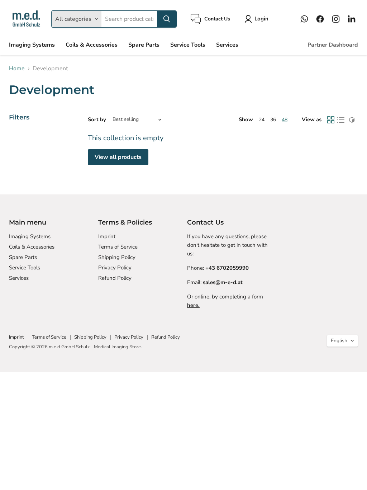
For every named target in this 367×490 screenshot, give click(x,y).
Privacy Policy (115, 267)
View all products (118, 157)
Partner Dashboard (333, 45)
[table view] (341, 120)
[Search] (166, 19)
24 (261, 119)
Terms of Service (118, 246)
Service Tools (187, 45)
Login (261, 18)
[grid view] (331, 120)
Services (227, 45)
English (339, 340)
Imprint (106, 236)
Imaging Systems (32, 45)
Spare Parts (143, 45)
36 (273, 119)
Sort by (97, 120)
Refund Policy (115, 278)
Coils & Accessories (92, 45)
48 (284, 119)
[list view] (352, 120)
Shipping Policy (116, 257)
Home (17, 68)
